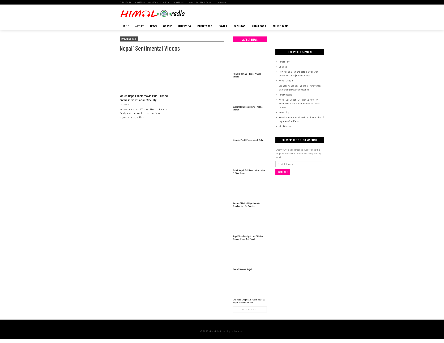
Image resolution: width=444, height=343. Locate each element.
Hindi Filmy (165, 2)
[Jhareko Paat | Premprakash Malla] (250, 125)
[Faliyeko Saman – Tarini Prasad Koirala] (250, 59)
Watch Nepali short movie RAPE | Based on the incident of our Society (144, 98)
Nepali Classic (179, 2)
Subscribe (283, 172)
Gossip (167, 26)
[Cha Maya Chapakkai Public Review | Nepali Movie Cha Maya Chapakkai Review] (250, 285)
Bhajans (283, 66)
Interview (184, 26)
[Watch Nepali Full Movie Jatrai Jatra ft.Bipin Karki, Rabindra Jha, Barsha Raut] (250, 155)
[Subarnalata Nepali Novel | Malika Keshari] (250, 92)
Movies (223, 26)
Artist (139, 26)
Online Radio (125, 2)
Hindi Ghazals (221, 2)
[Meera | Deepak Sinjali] (250, 254)
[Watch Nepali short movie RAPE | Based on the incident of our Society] (144, 77)
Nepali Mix (193, 2)
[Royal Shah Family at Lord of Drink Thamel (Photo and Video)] (250, 221)
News (153, 26)
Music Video (204, 26)
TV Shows (239, 26)
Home (125, 26)
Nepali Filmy (139, 2)
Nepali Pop (153, 2)
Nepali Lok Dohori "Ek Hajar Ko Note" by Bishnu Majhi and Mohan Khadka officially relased (299, 103)
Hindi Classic (206, 2)
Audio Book (259, 26)
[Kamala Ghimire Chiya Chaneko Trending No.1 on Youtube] (250, 188)
